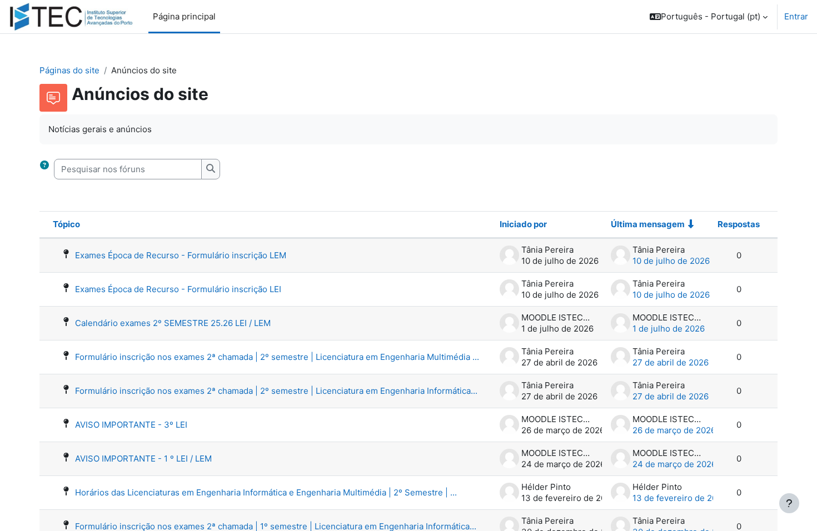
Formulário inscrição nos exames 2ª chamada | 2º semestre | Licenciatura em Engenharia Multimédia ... (277, 357)
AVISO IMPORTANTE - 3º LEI (131, 424)
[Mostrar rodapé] (789, 503)
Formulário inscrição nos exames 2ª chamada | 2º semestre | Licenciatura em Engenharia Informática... (276, 390)
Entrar (796, 16)
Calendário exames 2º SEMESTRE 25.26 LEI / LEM (173, 323)
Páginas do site (69, 70)
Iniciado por (523, 224)
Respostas (739, 224)
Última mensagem (648, 224)
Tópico (66, 224)
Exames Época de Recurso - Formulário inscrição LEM (180, 255)
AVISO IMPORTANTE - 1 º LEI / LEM (143, 458)
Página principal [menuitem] (184, 16)
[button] (708, 16)
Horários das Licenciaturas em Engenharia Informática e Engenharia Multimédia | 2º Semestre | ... (266, 492)
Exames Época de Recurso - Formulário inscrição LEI (178, 289)
